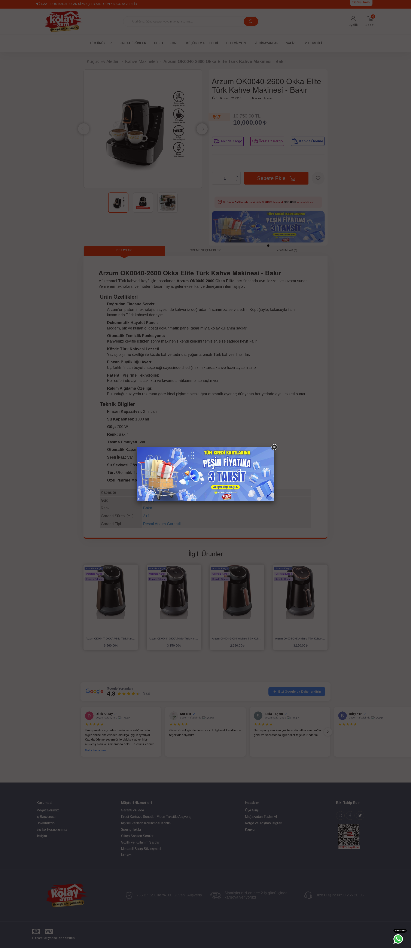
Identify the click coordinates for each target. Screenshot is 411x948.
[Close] (274, 447)
